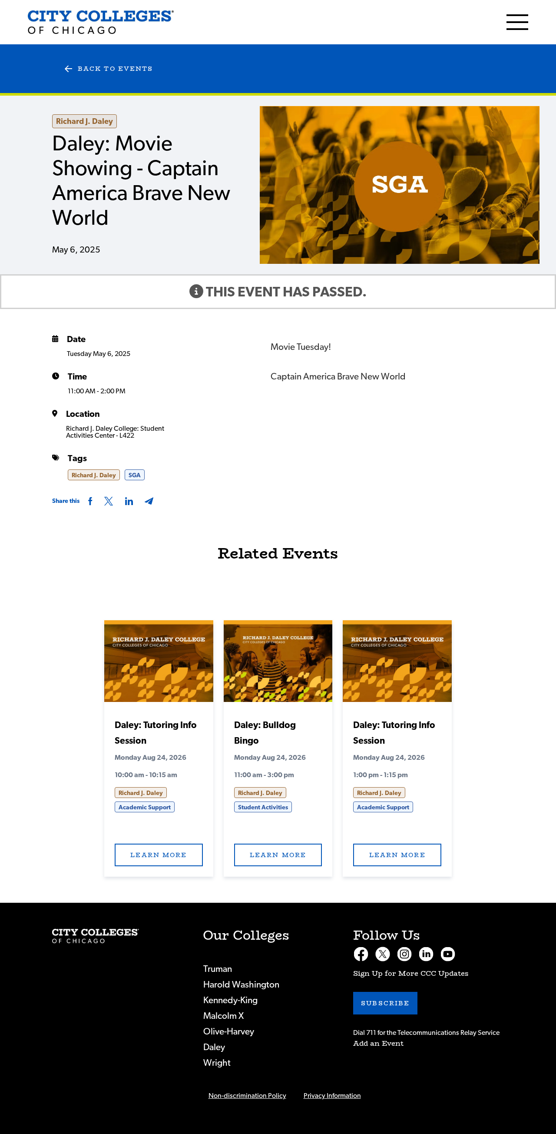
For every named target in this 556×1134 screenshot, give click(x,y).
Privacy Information (332, 1095)
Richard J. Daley (84, 122)
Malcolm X (223, 1016)
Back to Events (115, 68)
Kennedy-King (230, 1000)
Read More (158, 664)
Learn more (158, 855)
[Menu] (517, 22)
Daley (214, 1047)
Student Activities (263, 808)
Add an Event (378, 1043)
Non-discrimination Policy (247, 1095)
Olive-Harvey (228, 1031)
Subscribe (385, 1003)
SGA (135, 475)
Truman (217, 969)
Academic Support (145, 808)
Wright (217, 1062)
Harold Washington (241, 984)
